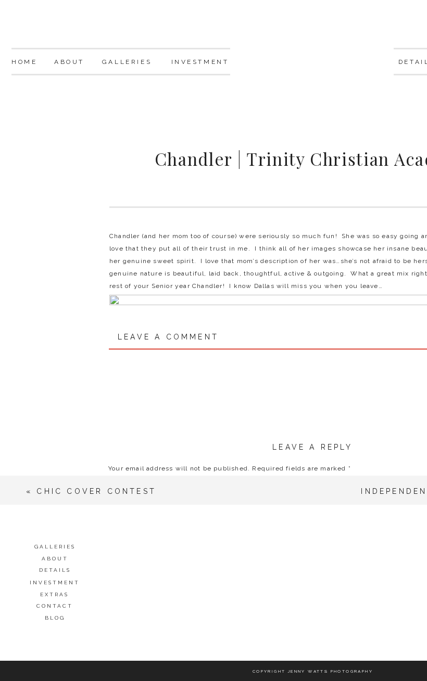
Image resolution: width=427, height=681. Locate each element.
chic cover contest (96, 491)
